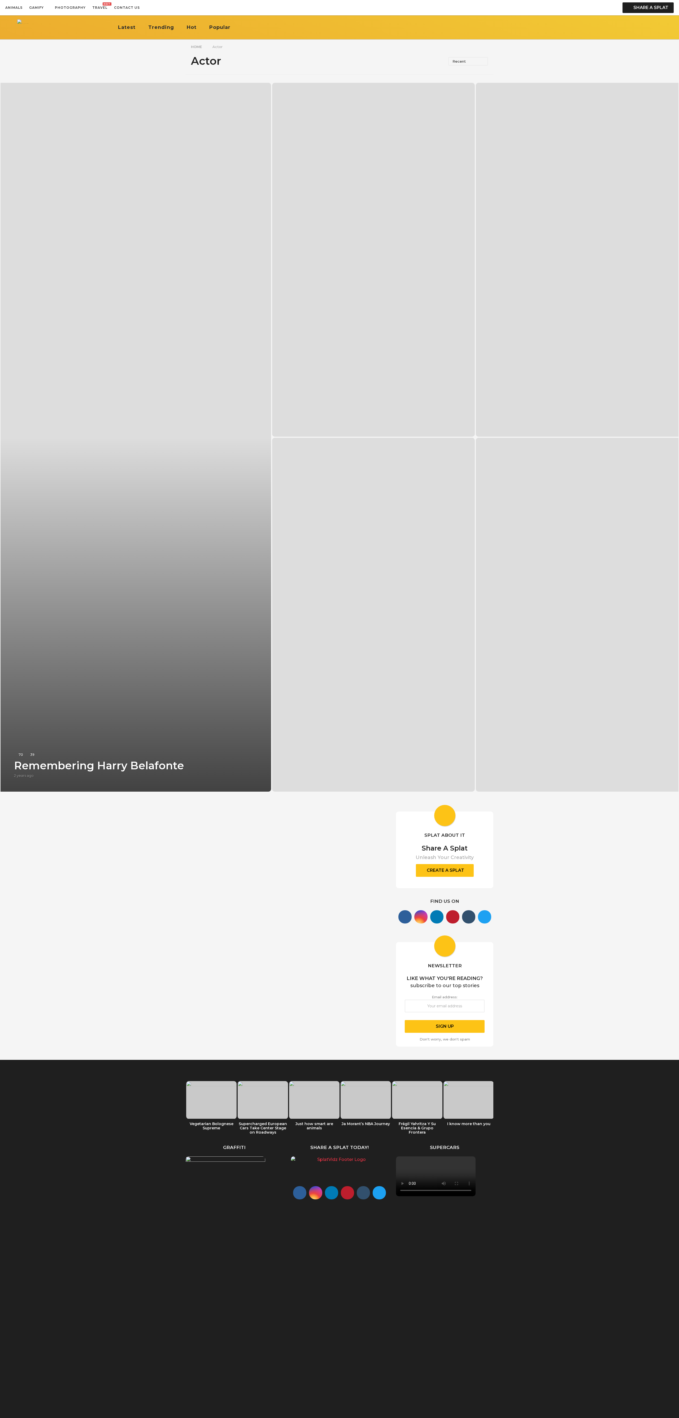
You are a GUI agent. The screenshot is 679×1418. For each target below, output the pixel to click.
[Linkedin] (436, 916)
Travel (99, 6)
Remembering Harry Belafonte (99, 765)
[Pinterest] (452, 916)
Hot (192, 27)
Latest (127, 27)
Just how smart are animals (314, 1125)
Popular (219, 27)
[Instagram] (421, 916)
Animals (14, 8)
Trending (161, 27)
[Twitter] (484, 916)
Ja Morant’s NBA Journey (366, 1123)
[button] (145, 7)
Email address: (445, 997)
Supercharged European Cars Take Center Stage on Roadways (263, 1128)
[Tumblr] (468, 916)
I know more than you (468, 1123)
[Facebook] (405, 916)
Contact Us (127, 8)
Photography (70, 8)
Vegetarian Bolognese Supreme (211, 1125)
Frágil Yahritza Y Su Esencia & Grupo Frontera (417, 1128)
